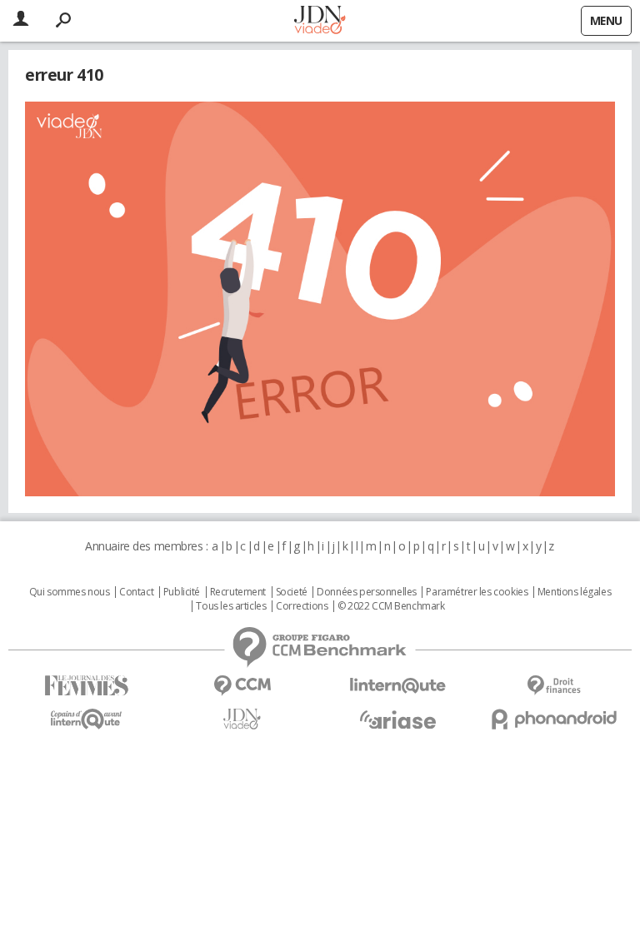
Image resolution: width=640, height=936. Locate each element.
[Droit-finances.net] (554, 685)
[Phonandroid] (554, 719)
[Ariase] (398, 719)
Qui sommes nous (69, 592)
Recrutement (238, 592)
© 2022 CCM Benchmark (391, 606)
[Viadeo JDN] (242, 719)
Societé (292, 592)
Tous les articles (231, 606)
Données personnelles (367, 592)
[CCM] (242, 685)
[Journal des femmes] (86, 685)
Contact (136, 592)
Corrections (302, 606)
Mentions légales (574, 592)
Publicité (181, 592)
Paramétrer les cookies (477, 592)
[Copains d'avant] (86, 719)
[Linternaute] (398, 686)
